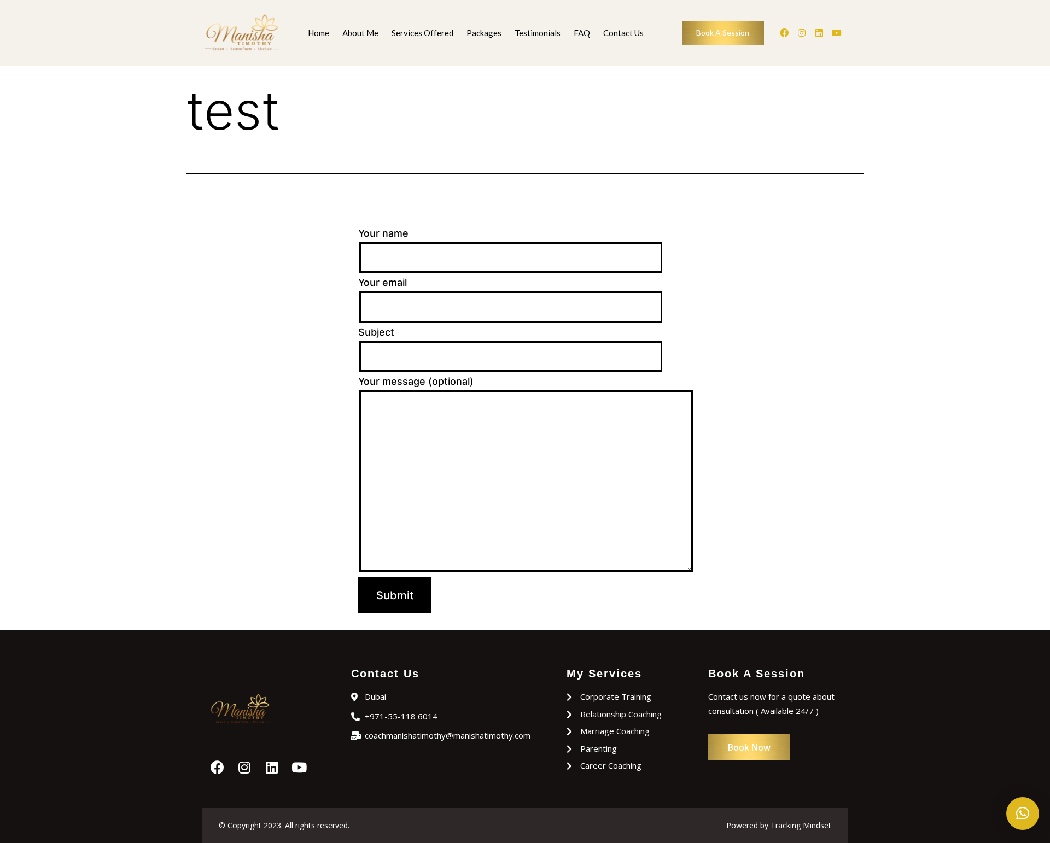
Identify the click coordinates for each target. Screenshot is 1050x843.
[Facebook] (784, 33)
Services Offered (422, 33)
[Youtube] (836, 33)
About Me (360, 33)
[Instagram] (801, 33)
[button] (1022, 813)
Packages (483, 33)
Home (318, 33)
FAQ (582, 33)
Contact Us (623, 33)
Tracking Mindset (801, 825)
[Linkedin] (819, 33)
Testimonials (538, 33)
